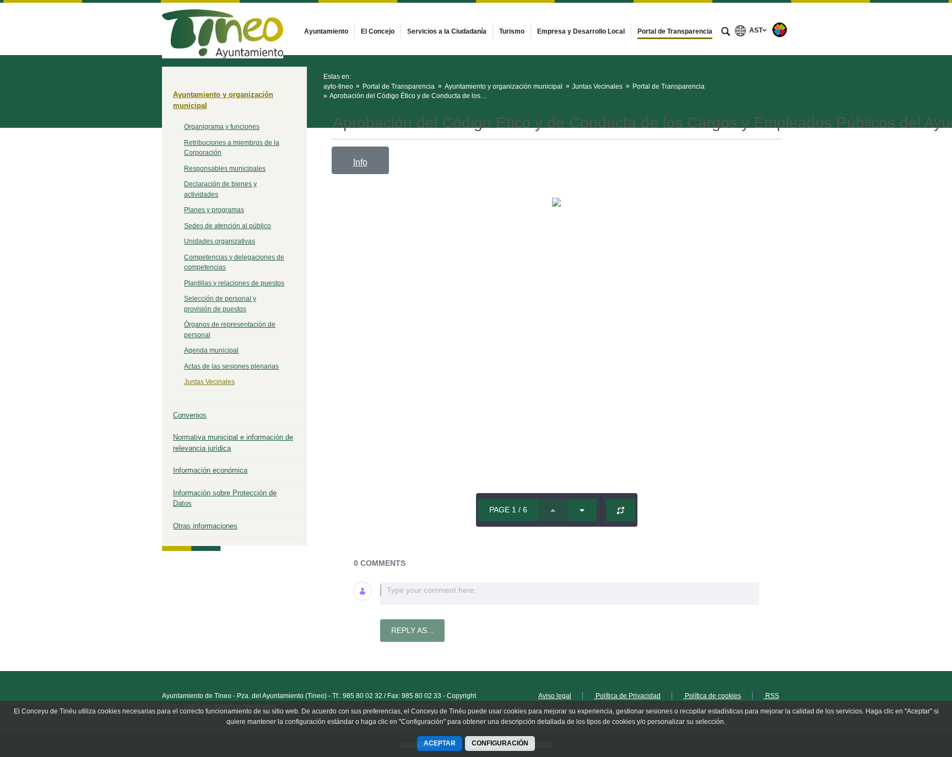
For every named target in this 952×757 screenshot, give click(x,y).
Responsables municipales (225, 168)
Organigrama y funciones (221, 127)
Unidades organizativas (219, 241)
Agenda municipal (211, 350)
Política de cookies (712, 696)
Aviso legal (554, 696)
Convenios (190, 415)
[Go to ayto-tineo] (222, 28)
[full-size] (620, 510)
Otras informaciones (205, 526)
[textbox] (569, 593)
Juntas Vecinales (209, 382)
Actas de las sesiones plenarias (231, 366)
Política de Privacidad (627, 696)
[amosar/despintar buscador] (726, 32)
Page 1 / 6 (508, 509)
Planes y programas (214, 210)
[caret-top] (552, 510)
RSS (771, 696)
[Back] (336, 106)
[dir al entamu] (908, 691)
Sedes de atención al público (227, 226)
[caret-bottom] (582, 510)
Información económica (210, 470)
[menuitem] (326, 31)
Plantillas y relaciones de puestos (234, 283)
